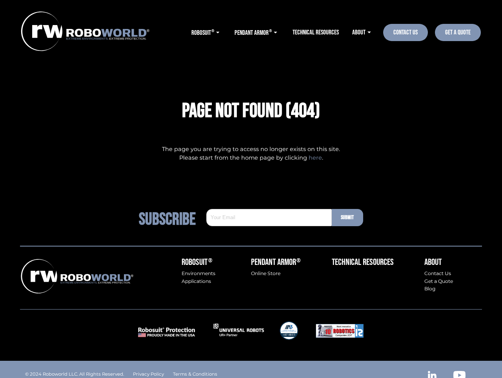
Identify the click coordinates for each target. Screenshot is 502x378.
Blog (429, 288)
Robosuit (197, 262)
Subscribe (172, 217)
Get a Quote (438, 281)
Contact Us (405, 32)
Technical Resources (363, 262)
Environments (198, 273)
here (315, 157)
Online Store (265, 273)
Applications (196, 281)
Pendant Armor (275, 262)
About (433, 262)
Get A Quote (458, 32)
